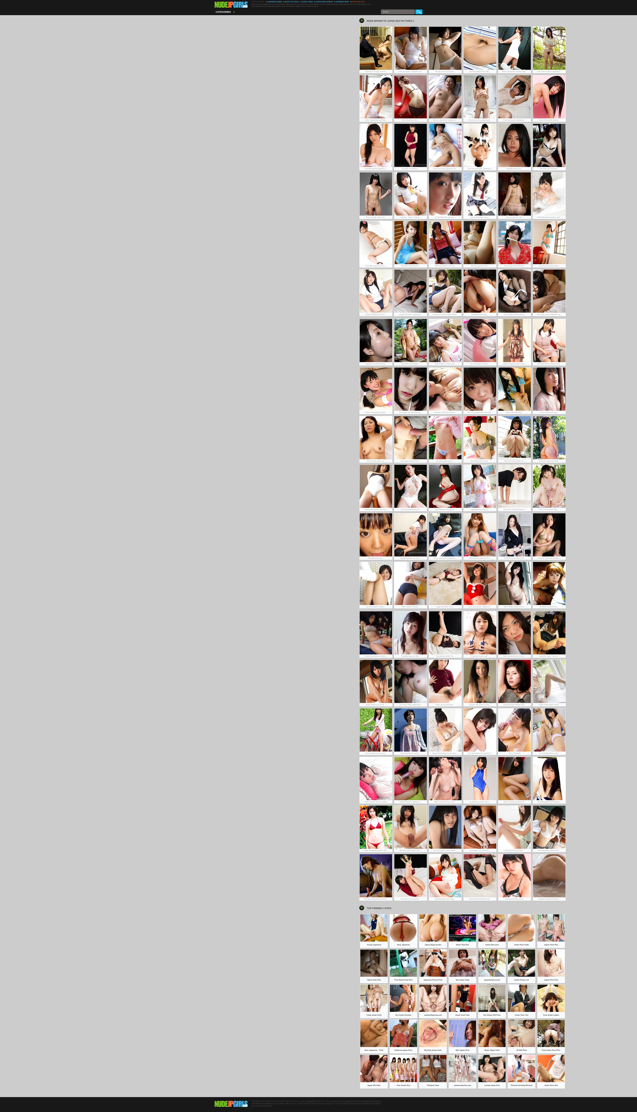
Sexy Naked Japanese (231, 5)
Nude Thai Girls (292, 2)
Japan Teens (307, 2)
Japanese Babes (275, 2)
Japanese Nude (342, 2)
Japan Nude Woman (324, 2)
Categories (223, 12)
